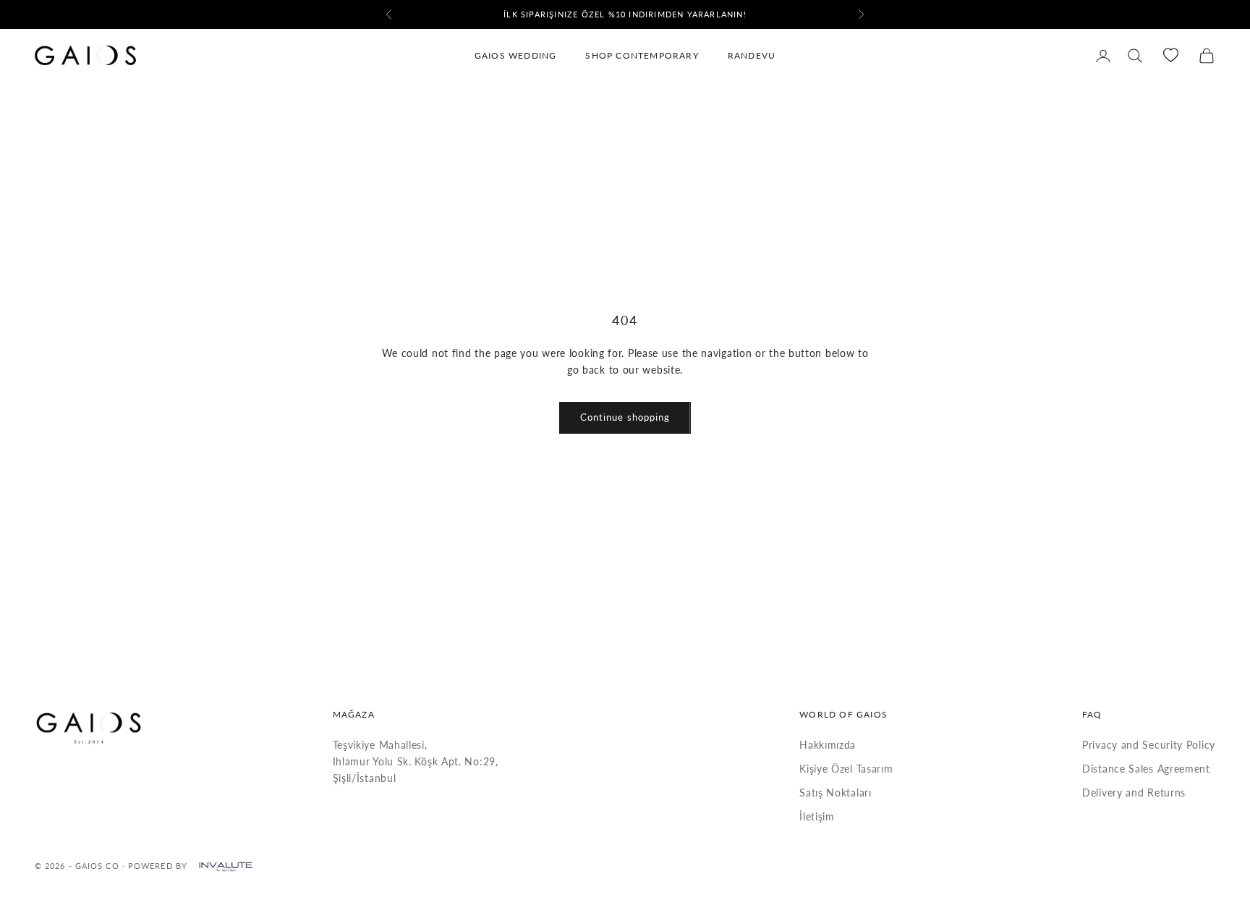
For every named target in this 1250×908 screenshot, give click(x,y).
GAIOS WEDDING (516, 55)
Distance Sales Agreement (1146, 768)
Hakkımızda (827, 745)
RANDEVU (751, 55)
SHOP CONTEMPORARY (641, 55)
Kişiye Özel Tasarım (846, 768)
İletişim (817, 816)
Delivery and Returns (1134, 792)
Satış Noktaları (835, 792)
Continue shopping (625, 417)
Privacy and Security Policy (1148, 745)
